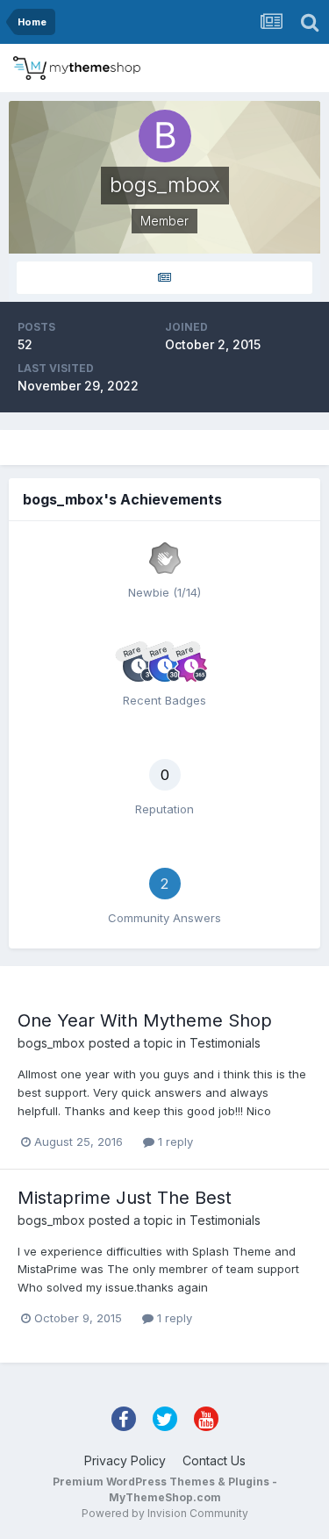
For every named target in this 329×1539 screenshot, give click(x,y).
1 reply (173, 1142)
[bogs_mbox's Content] (164, 278)
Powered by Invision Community (165, 1513)
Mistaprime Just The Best (125, 1197)
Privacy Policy (125, 1460)
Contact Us (214, 1460)
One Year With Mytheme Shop (145, 1020)
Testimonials (225, 1042)
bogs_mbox (51, 1042)
